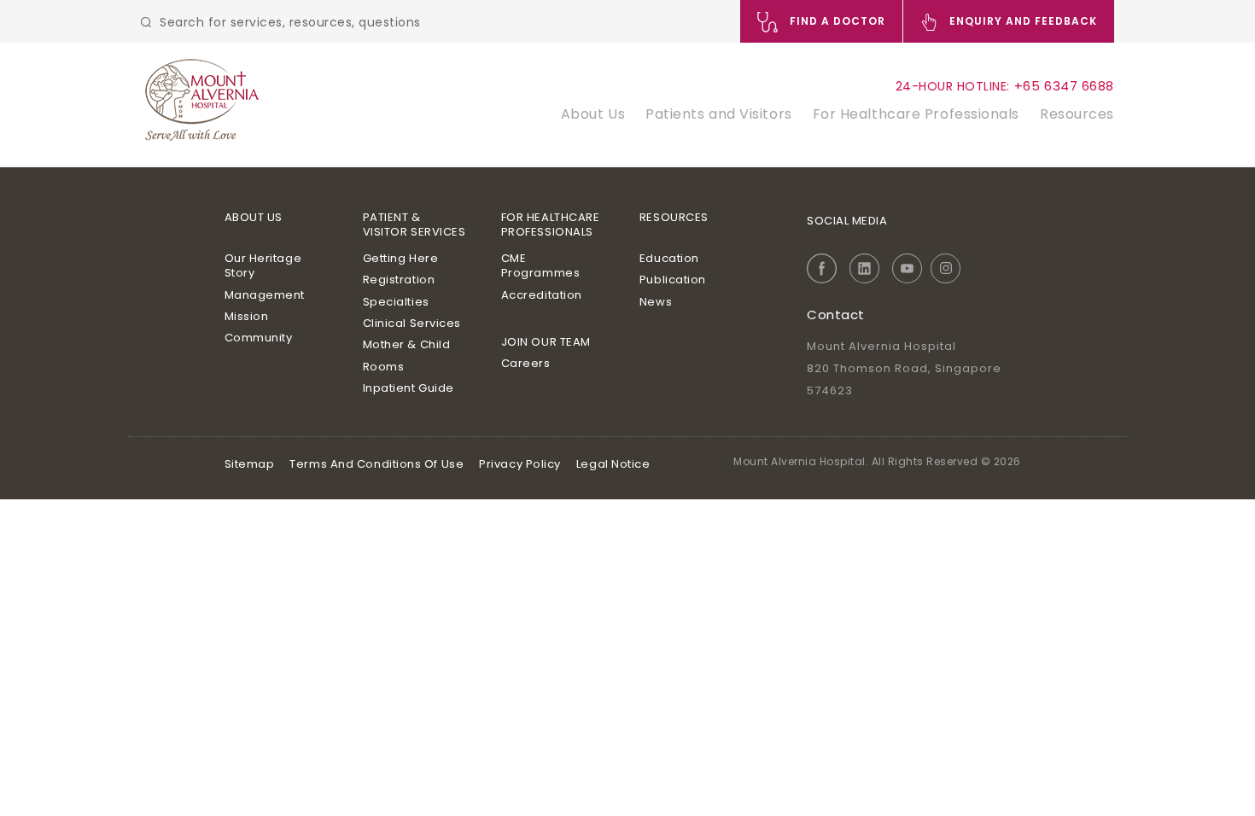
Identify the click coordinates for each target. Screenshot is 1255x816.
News (655, 301)
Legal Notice (613, 464)
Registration (399, 279)
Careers (526, 363)
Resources (1077, 114)
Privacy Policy (520, 464)
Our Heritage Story (263, 266)
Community (259, 337)
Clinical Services (412, 323)
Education (669, 258)
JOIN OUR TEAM (546, 342)
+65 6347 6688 (1064, 86)
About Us (593, 114)
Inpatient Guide (408, 388)
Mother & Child (407, 344)
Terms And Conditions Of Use (376, 464)
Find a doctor (835, 21)
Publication (672, 279)
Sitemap (250, 464)
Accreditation (541, 295)
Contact (836, 314)
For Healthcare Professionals (916, 114)
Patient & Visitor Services (414, 225)
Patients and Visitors (718, 114)
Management (265, 295)
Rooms (384, 366)
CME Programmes (541, 266)
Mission (247, 316)
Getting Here (401, 258)
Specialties (396, 301)
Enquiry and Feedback (1021, 21)
